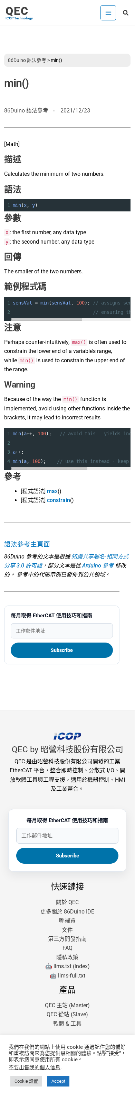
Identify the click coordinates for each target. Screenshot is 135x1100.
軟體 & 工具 (67, 1023)
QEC (17, 11)
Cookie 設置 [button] (26, 1081)
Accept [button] (58, 1081)
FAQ (67, 948)
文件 (67, 930)
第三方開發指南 (67, 939)
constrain (58, 500)
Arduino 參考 (98, 565)
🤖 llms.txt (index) (67, 966)
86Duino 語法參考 (27, 60)
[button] (126, 13)
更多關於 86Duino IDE (67, 911)
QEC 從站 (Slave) (67, 1014)
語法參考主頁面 (27, 544)
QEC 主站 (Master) (67, 1005)
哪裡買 (67, 920)
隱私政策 (67, 957)
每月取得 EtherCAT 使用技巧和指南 (51, 615)
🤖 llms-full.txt (67, 975)
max (52, 491)
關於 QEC (67, 902)
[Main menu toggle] (108, 12)
